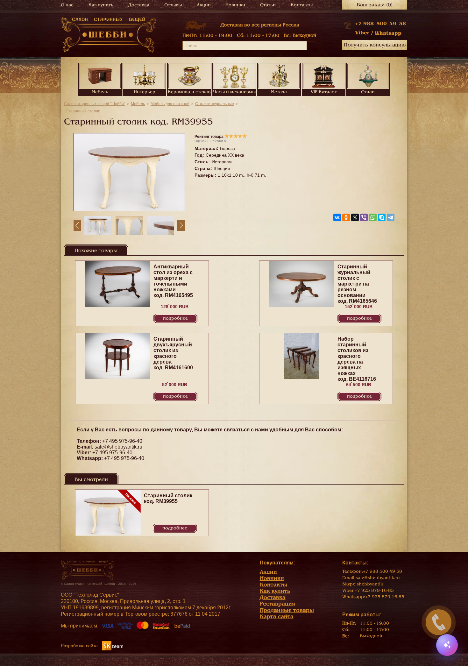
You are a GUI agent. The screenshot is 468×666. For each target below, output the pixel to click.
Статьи (268, 5)
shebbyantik (370, 584)
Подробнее (175, 318)
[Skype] (382, 217)
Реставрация (277, 604)
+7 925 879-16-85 (374, 590)
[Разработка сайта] (112, 645)
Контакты (302, 5)
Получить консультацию (375, 45)
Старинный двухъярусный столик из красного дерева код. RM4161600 (173, 353)
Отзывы (173, 5)
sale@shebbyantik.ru (118, 447)
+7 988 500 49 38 (380, 23)
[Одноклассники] (346, 217)
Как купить (101, 5)
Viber (362, 33)
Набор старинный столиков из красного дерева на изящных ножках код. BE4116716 (356, 359)
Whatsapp (388, 33)
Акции (204, 5)
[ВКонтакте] (337, 217)
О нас (67, 5)
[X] (355, 217)
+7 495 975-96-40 (122, 441)
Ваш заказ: (375, 5)
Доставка (138, 5)
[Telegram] (390, 217)
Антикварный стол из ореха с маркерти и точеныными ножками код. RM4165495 (173, 281)
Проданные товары (287, 610)
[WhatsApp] (373, 217)
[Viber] (364, 217)
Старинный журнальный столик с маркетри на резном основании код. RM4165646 (357, 284)
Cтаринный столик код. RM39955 (168, 498)
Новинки (235, 5)
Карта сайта (277, 616)
